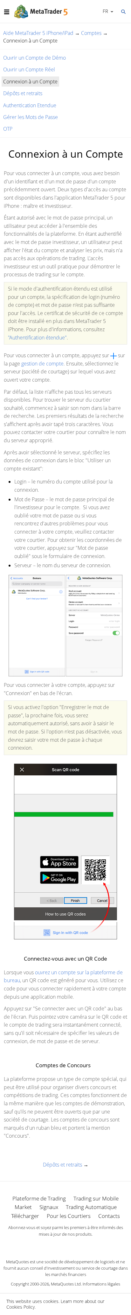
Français (104, 11)
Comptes (91, 33)
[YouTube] (75, 1245)
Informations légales (101, 1284)
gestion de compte (42, 363)
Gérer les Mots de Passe (30, 117)
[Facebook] (55, 1245)
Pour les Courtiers (69, 1216)
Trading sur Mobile (96, 1198)
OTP (7, 128)
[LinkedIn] (65, 1245)
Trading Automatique (91, 1207)
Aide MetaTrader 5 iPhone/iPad (38, 33)
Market (23, 1207)
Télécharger (25, 1216)
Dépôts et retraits (22, 93)
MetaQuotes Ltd (66, 1284)
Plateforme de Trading (39, 1198)
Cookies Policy (20, 1307)
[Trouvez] (123, 11)
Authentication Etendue (29, 105)
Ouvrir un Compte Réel (29, 69)
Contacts (109, 1216)
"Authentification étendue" (37, 337)
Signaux (48, 1207)
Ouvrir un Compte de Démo (34, 57)
